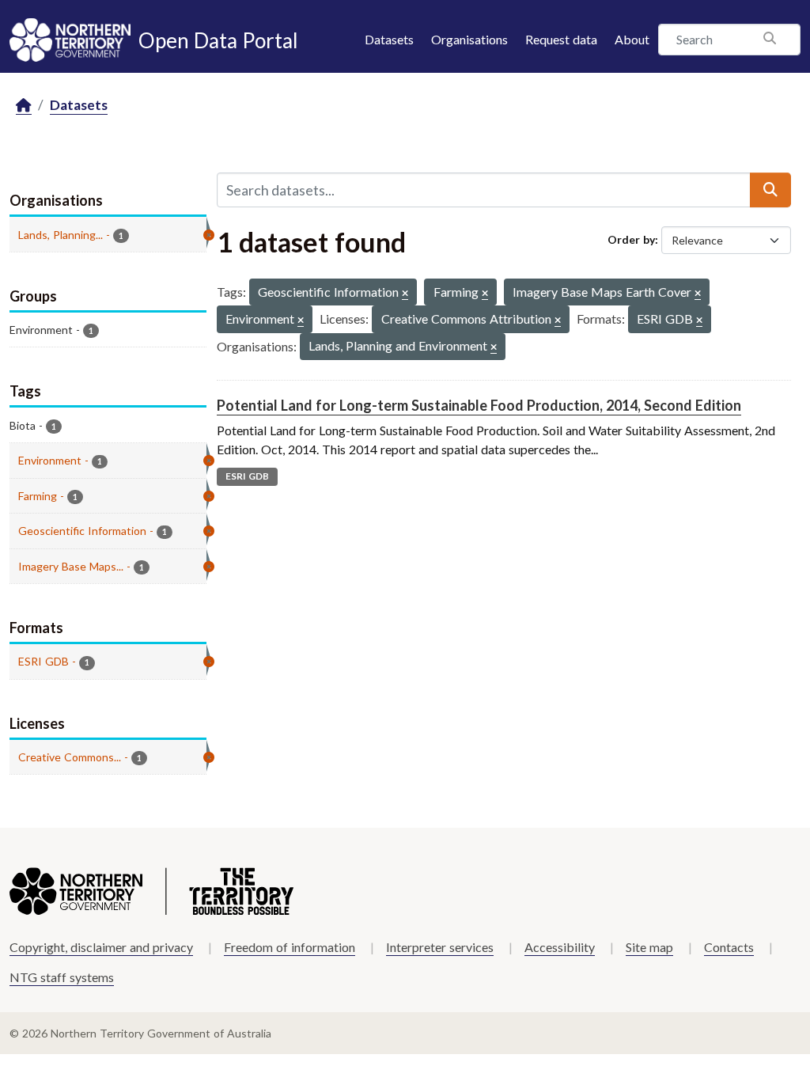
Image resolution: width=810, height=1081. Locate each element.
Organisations (469, 39)
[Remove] (405, 294)
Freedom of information (289, 946)
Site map (649, 946)
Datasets (389, 39)
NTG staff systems (61, 976)
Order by (631, 239)
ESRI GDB (247, 476)
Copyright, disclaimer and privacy (101, 946)
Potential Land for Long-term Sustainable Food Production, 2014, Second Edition (479, 405)
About (632, 39)
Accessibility (559, 946)
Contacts (729, 946)
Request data (561, 39)
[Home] (24, 106)
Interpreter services (440, 946)
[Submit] (770, 190)
